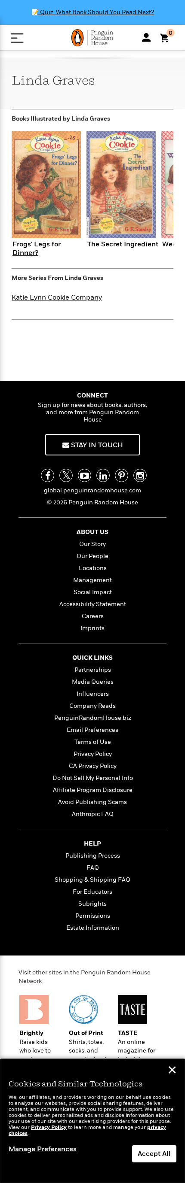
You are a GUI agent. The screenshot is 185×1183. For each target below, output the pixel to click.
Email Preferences (92, 730)
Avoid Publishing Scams (92, 802)
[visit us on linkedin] (103, 475)
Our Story (92, 544)
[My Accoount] (146, 37)
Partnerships (92, 670)
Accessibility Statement (92, 604)
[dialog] (92, 1121)
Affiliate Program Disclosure (93, 790)
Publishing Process (92, 856)
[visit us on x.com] (66, 475)
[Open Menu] (17, 38)
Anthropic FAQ (93, 814)
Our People (92, 556)
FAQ (92, 868)
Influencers (93, 694)
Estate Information (92, 928)
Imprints (92, 628)
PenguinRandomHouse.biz (92, 718)
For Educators (92, 892)
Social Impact (93, 592)
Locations (93, 568)
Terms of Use (92, 742)
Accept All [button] (154, 1154)
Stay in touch (96, 445)
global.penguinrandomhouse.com (92, 490)
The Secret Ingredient (122, 244)
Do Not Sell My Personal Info (92, 778)
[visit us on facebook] (47, 475)
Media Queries (93, 682)
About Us (92, 532)
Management (92, 580)
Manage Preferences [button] (43, 1149)
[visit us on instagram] (140, 475)
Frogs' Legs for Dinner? (36, 248)
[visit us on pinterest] (121, 475)
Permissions (92, 916)
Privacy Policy (93, 754)
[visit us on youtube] (84, 475)
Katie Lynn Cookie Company (57, 297)
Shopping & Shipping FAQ (92, 880)
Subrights (92, 904)
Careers (93, 616)
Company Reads (92, 706)
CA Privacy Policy (93, 766)
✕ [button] (172, 1071)
